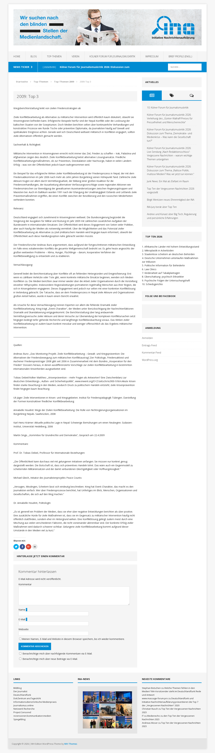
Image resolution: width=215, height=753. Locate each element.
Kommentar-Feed (151, 352)
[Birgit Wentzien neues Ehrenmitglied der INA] (91, 722)
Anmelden (147, 338)
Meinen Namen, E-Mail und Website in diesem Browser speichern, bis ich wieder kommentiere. (73, 639)
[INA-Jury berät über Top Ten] (107, 722)
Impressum (151, 56)
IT (143, 715)
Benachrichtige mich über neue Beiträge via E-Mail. (50, 658)
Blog (34, 56)
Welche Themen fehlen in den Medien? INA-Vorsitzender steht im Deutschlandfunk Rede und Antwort (171, 691)
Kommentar (25, 584)
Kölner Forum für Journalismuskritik (112, 56)
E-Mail (22, 619)
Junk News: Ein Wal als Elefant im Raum (168, 181)
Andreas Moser (150, 722)
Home (16, 56)
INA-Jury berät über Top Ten (162, 206)
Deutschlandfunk (22, 694)
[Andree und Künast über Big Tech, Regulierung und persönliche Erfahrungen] (124, 722)
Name (22, 609)
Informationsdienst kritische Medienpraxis (35, 701)
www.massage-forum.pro (155, 698)
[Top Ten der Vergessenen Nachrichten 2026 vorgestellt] (124, 710)
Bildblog (17, 687)
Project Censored (22, 712)
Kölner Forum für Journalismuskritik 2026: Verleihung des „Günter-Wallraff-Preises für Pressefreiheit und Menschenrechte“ (169, 118)
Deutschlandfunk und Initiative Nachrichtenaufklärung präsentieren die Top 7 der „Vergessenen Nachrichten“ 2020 (170, 702)
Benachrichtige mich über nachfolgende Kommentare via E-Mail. (57, 653)
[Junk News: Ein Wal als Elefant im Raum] (107, 710)
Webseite (23, 629)
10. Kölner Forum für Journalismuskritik (167, 107)
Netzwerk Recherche (24, 708)
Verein (75, 56)
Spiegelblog (19, 719)
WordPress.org (150, 360)
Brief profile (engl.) (180, 56)
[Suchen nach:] (185, 66)
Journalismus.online (23, 705)
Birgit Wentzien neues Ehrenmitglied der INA (170, 199)
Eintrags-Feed (149, 345)
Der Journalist (20, 691)
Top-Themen (54, 56)
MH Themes (70, 743)
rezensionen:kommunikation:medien (32, 715)
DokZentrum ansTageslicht (27, 698)
